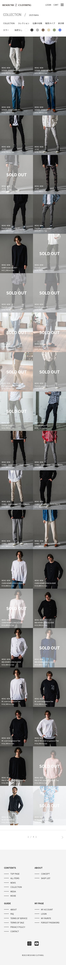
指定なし (18, 30)
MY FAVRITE (46, 918)
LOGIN (48, 4)
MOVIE (13, 895)
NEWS (13, 882)
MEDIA (13, 891)
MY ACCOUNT (47, 909)
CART (56, 4)
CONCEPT (45, 873)
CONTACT (14, 931)
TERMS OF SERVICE (18, 918)
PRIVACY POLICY (17, 927)
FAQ (12, 913)
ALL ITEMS (14, 878)
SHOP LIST (45, 878)
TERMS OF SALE (17, 922)
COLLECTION (16, 887)
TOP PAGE (15, 873)
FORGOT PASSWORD (50, 922)
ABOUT (13, 909)
